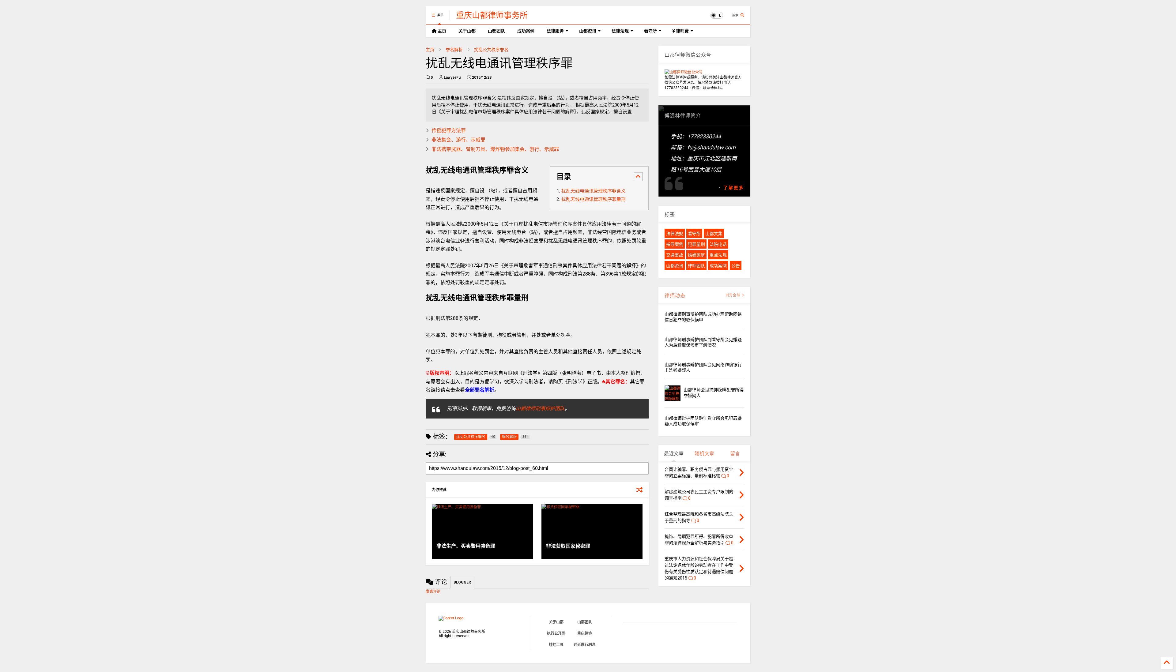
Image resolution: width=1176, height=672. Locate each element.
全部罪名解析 (479, 390)
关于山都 (467, 30)
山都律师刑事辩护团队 (540, 408)
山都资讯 (587, 30)
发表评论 (433, 591)
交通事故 (674, 255)
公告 (735, 265)
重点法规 (718, 255)
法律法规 (620, 30)
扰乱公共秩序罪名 (491, 49)
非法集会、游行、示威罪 (458, 140)
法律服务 (555, 30)
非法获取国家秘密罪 (568, 546)
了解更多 (733, 187)
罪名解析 (454, 49)
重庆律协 (584, 633)
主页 (441, 30)
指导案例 (674, 244)
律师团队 (696, 265)
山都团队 (496, 30)
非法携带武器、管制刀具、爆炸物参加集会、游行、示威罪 (495, 149)
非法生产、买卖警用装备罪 (465, 546)
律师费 (682, 30)
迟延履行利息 (585, 645)
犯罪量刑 (696, 244)
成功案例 (525, 30)
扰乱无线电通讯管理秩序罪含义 (593, 191)
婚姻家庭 (696, 255)
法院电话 (718, 244)
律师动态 (675, 295)
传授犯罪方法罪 (449, 130)
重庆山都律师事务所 (492, 15)
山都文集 (713, 233)
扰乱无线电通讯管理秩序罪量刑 (593, 199)
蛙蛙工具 (556, 645)
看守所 (650, 30)
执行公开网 (556, 633)
